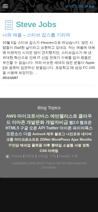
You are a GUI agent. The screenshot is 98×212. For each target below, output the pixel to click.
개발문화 (35, 122)
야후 (46, 145)
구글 (24, 128)
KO (91, 6)
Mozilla (86, 139)
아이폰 (66, 128)
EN (80, 6)
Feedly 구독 (68, 156)
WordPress (61, 139)
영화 (85, 145)
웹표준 (86, 122)
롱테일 (56, 145)
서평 (77, 145)
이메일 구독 (46, 156)
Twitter (52, 128)
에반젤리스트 (63, 116)
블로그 (60, 134)
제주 (50, 134)
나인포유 (73, 134)
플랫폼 (37, 145)
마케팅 (53, 151)
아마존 (18, 122)
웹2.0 (74, 122)
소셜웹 (68, 145)
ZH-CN (71, 6)
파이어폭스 (83, 128)
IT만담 (14, 145)
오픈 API (37, 128)
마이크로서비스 (33, 116)
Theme (16, 156)
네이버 (86, 134)
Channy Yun (52, 163)
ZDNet (45, 139)
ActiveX (38, 134)
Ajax (75, 139)
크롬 (9, 139)
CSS (43, 151)
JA (86, 6)
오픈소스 (14, 134)
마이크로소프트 (26, 139)
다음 (27, 134)
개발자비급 (56, 122)
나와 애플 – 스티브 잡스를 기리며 (36, 34)
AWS (11, 116)
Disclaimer (49, 167)
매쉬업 (25, 145)
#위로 (29, 156)
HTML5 (12, 128)
